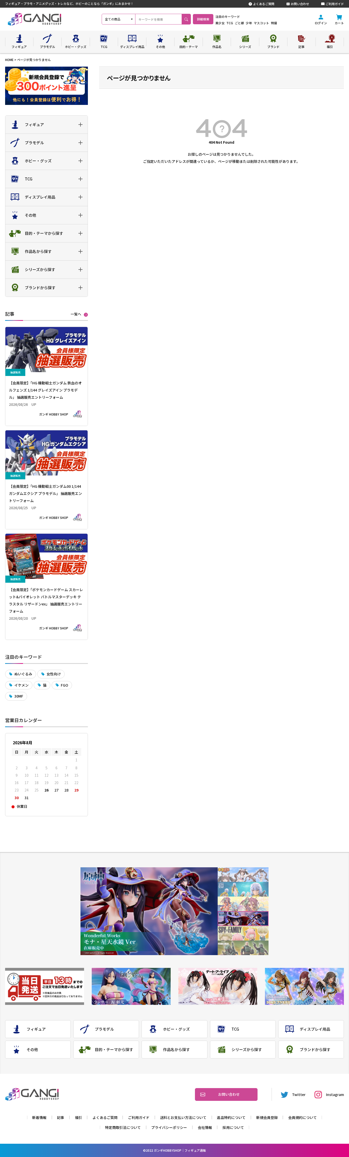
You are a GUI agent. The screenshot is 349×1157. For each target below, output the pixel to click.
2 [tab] (243, 889)
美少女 (220, 23)
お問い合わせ (300, 4)
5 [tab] (243, 933)
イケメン (21, 685)
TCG (229, 23)
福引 (78, 1117)
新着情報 (39, 1117)
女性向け (53, 673)
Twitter (299, 1094)
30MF (18, 696)
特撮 (274, 23)
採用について (233, 1127)
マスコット (261, 23)
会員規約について (302, 1117)
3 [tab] (243, 903)
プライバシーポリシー (169, 1127)
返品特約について (231, 1117)
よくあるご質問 (263, 4)
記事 (60, 1117)
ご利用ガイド (334, 4)
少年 (249, 23)
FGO (64, 685)
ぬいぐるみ (23, 673)
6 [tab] (243, 947)
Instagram (335, 1094)
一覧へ (76, 314)
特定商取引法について (123, 1127)
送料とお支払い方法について (183, 1117)
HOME (9, 59)
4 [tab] (243, 919)
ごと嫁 (239, 23)
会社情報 (205, 1127)
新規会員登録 (267, 1117)
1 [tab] (243, 874)
